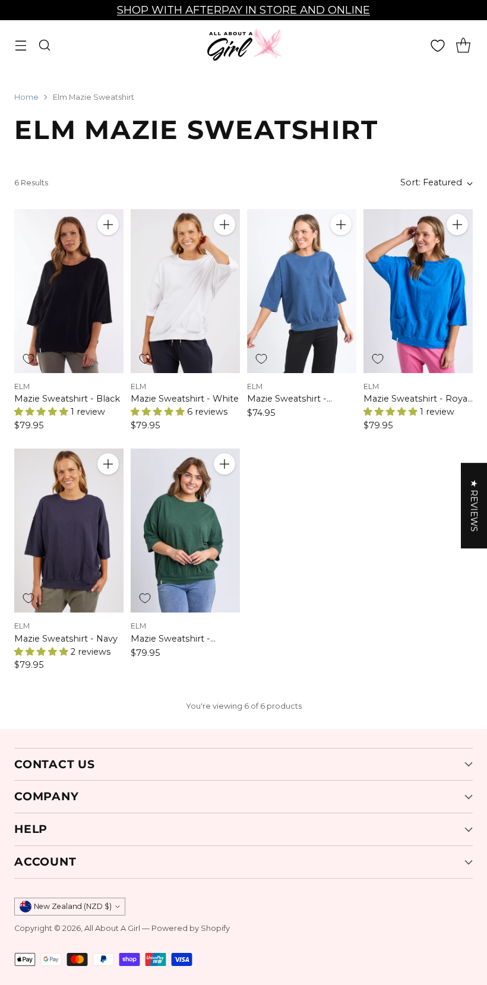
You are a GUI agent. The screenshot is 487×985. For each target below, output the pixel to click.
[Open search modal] (44, 45)
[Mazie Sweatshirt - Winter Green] (185, 531)
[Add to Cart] (108, 224)
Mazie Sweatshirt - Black (67, 398)
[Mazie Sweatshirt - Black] (69, 291)
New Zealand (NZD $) (73, 906)
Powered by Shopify (190, 928)
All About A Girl (112, 928)
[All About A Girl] (243, 45)
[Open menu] (20, 45)
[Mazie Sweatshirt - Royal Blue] (418, 291)
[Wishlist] (437, 45)
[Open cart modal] (463, 45)
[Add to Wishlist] (28, 359)
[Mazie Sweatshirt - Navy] (69, 531)
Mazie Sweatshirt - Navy (66, 638)
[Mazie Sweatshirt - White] (185, 291)
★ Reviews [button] (474, 505)
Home (26, 97)
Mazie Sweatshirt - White (185, 398)
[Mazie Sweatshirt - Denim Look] (301, 291)
